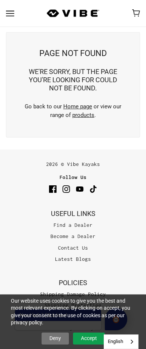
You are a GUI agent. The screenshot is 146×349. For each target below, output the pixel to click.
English (115, 341)
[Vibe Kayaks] (73, 13)
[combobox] (121, 341)
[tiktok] (93, 189)
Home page (77, 106)
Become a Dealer (73, 236)
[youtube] (80, 189)
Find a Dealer (73, 225)
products (83, 115)
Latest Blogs (73, 259)
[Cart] (136, 13)
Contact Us (73, 248)
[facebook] (53, 189)
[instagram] (66, 189)
